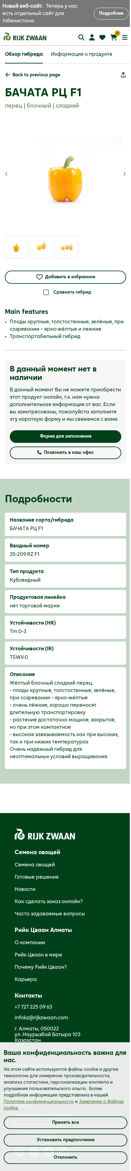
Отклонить (65, 1157)
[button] (33, 75)
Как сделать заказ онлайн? (49, 901)
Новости (25, 889)
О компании (30, 942)
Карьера (26, 979)
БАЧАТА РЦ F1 (43, 92)
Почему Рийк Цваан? (41, 967)
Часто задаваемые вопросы (50, 913)
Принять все (65, 1122)
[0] (113, 37)
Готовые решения (36, 877)
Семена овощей (35, 864)
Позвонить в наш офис (69, 453)
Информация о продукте (81, 54)
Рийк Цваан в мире (38, 954)
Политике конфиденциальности (39, 1102)
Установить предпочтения (65, 1140)
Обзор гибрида (24, 54)
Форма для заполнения (65, 436)
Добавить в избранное (70, 277)
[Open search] (81, 37)
